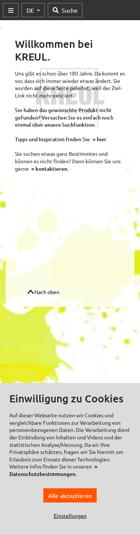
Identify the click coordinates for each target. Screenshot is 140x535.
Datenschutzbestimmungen (42, 473)
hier (101, 139)
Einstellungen (70, 515)
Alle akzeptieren (70, 495)
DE (31, 10)
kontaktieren (51, 168)
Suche (70, 10)
